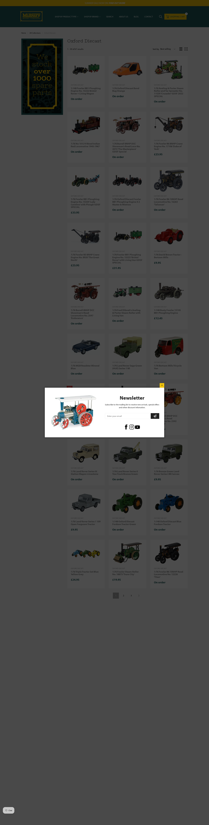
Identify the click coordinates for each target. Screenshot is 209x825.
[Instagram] (131, 427)
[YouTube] (137, 427)
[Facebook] (126, 427)
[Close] (162, 385)
